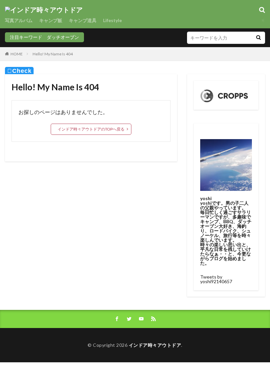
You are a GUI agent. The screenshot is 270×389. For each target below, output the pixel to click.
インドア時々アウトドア (155, 345)
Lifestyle (112, 20)
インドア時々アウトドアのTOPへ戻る (91, 129)
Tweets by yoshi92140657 (216, 279)
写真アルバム (19, 20)
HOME (17, 53)
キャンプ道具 (82, 20)
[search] (258, 38)
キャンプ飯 (50, 20)
